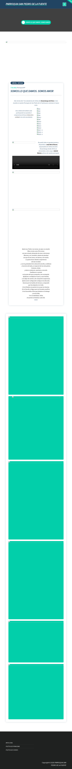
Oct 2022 (14, 87)
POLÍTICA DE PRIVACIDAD (13, 746)
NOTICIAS (20, 83)
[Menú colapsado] (64, 4)
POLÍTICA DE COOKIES (12, 750)
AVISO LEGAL (9, 743)
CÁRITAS (14, 83)
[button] (48, 136)
